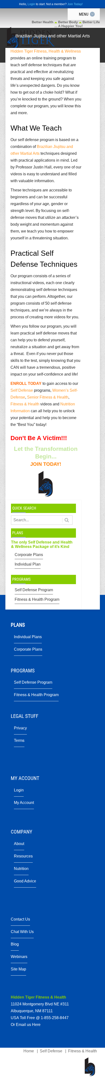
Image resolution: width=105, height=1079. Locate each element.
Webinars (19, 957)
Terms (19, 740)
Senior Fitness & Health (47, 397)
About (19, 844)
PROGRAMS (21, 579)
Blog (15, 944)
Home (28, 1051)
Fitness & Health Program (37, 599)
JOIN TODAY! (45, 464)
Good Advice (25, 881)
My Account (24, 803)
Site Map (18, 969)
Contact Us (20, 919)
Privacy (20, 728)
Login (31, 4)
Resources (23, 856)
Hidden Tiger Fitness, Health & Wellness (45, 51)
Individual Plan (28, 564)
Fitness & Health (24, 404)
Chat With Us (22, 932)
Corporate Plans (29, 555)
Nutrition (21, 869)
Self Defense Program (34, 590)
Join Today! (75, 4)
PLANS (17, 533)
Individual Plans (28, 637)
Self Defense (21, 390)
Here (36, 1025)
